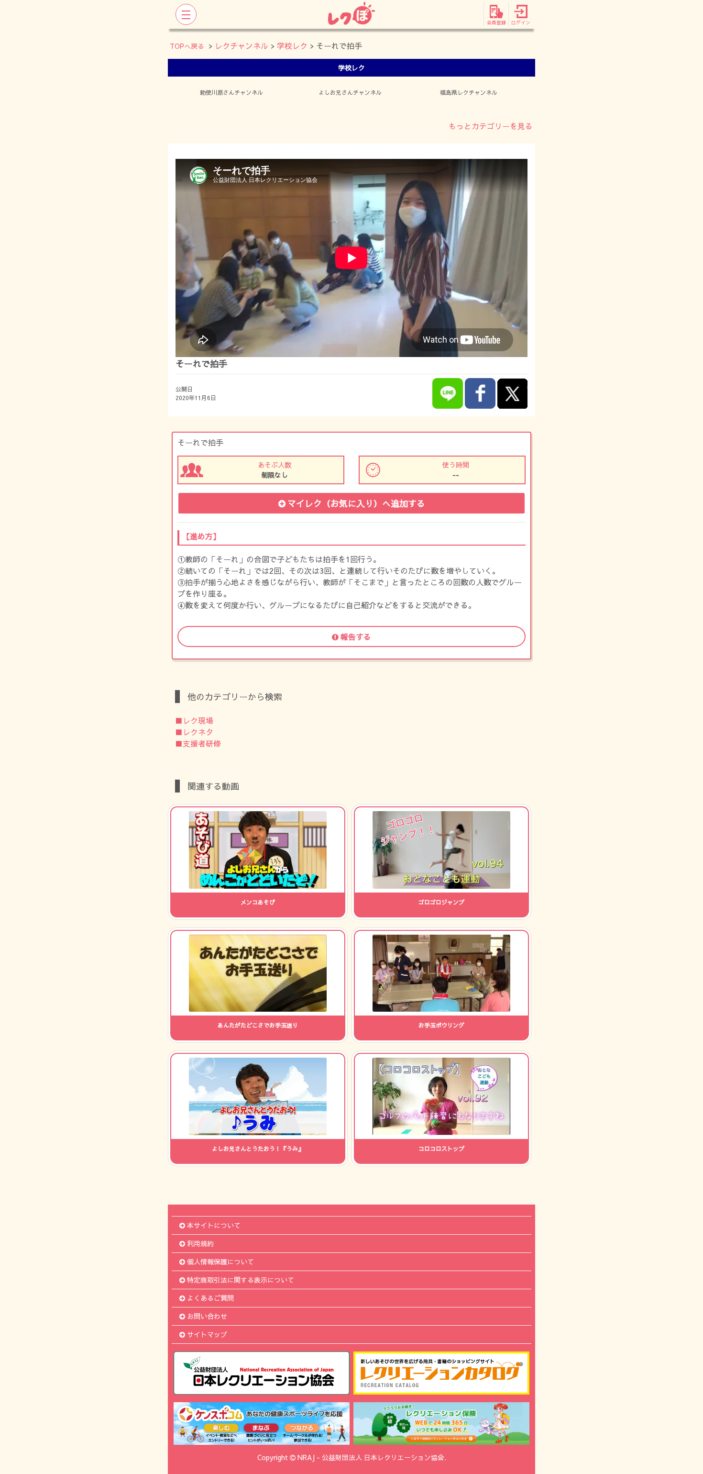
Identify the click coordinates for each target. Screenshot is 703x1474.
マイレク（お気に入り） (356, 503)
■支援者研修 (198, 743)
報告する (356, 636)
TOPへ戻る (187, 46)
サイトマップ (207, 1334)
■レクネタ (194, 731)
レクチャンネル (241, 45)
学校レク (292, 45)
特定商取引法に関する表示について (240, 1279)
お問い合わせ (207, 1316)
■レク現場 (194, 720)
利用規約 (200, 1243)
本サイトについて (214, 1225)
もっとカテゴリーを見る (491, 126)
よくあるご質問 (210, 1298)
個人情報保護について (220, 1261)
